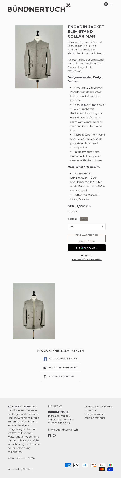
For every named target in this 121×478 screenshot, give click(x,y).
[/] (39, 7)
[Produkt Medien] (34, 311)
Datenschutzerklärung (99, 406)
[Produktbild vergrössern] (39, 56)
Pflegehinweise (94, 414)
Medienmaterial (95, 417)
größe (84, 220)
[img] (49, 435)
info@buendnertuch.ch (63, 429)
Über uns (90, 410)
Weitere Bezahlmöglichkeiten (87, 257)
